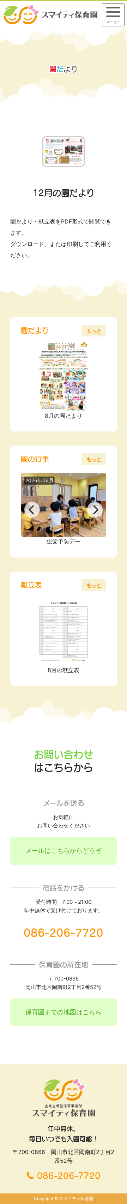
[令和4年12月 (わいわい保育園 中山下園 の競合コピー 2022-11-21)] (63, 164)
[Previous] (32, 509)
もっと (93, 331)
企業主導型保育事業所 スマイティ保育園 (50, 14)
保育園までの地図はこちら (63, 1012)
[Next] (95, 509)
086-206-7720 (63, 933)
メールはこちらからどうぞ (63, 850)
